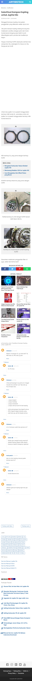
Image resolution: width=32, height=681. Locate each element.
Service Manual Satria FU (8, 568)
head (9, 542)
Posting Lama (25, 526)
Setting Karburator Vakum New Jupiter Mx (17, 608)
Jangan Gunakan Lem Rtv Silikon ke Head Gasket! (8, 304)
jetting (22, 542)
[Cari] (30, 2)
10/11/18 (14, 350)
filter (17, 539)
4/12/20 (15, 455)
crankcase (10, 539)
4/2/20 (16, 397)
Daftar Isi (25, 671)
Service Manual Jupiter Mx (9, 561)
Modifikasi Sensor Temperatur (6, 335)
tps (16, 553)
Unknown (8, 350)
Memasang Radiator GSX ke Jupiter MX (17, 170)
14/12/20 (16, 470)
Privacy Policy (12, 673)
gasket (4, 542)
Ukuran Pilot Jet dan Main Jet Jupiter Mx (23, 304)
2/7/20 (15, 437)
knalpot (21, 545)
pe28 (28, 547)
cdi (24, 536)
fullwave (23, 539)
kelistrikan (14, 545)
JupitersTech (16, 2)
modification (12, 547)
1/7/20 (14, 424)
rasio (16, 550)
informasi (15, 542)
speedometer (6, 553)
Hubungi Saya (7, 671)
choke (4, 539)
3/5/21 (14, 484)
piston (4, 550)
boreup (14, 536)
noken (19, 547)
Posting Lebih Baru (7, 526)
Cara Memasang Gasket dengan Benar (7, 320)
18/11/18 (16, 366)
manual (4, 547)
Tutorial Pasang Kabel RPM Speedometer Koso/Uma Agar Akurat (7, 288)
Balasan (6, 362)
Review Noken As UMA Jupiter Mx (23, 320)
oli (24, 547)
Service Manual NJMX (8, 566)
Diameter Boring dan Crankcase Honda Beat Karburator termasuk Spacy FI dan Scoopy (16, 593)
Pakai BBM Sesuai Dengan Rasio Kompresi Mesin (17, 619)
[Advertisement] (16, 64)
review (21, 550)
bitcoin (8, 536)
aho (3, 536)
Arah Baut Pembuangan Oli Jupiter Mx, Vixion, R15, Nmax (16, 604)
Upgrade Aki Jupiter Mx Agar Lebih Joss (16, 598)
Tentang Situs (17, 671)
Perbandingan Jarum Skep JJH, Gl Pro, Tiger (16, 624)
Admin (9, 366)
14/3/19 (14, 380)
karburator (5, 545)
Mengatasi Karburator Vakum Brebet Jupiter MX (16, 166)
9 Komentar (14, 18)
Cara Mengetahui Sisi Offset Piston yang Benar (15, 174)
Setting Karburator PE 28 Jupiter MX (15, 613)
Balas (7, 358)
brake (20, 536)
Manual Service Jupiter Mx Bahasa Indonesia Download (14, 634)
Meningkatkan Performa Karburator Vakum (17, 628)
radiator (10, 550)
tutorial (21, 553)
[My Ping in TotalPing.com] (4, 579)
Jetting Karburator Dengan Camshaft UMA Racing (23, 336)
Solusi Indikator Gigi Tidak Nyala (22, 287)
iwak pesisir (9, 455)
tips (12, 553)
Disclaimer (21, 673)
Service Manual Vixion (7, 563)
